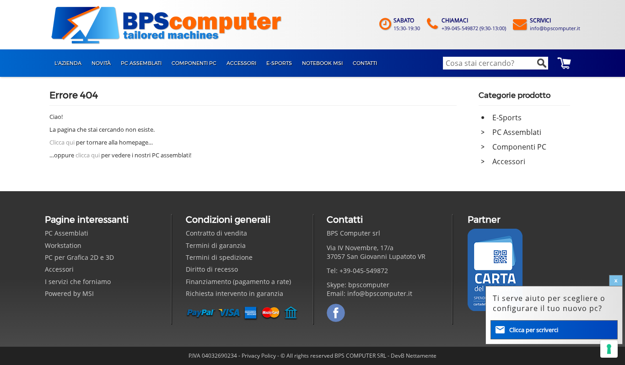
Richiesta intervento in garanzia (234, 293)
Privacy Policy (259, 356)
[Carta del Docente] (495, 270)
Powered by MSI (69, 293)
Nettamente (421, 356)
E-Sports (507, 118)
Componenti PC (519, 147)
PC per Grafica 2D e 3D (79, 257)
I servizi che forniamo (78, 281)
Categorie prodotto (514, 95)
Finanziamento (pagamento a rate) (238, 281)
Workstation (63, 245)
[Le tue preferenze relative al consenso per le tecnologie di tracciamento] (609, 349)
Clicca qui (62, 142)
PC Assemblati (516, 132)
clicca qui (87, 155)
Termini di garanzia (216, 245)
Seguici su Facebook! (336, 313)
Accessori (508, 161)
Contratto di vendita (216, 233)
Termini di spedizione (219, 257)
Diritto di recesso (212, 269)
